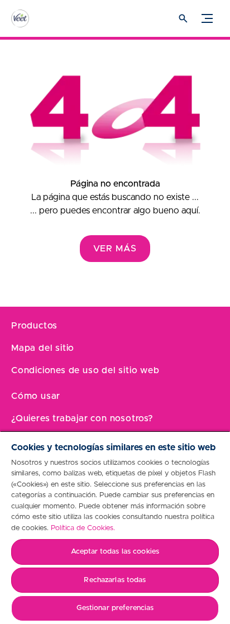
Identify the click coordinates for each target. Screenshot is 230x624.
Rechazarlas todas (115, 580)
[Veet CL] (30, 18)
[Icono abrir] (183, 18)
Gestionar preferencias (115, 608)
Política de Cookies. (83, 528)
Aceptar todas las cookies (115, 551)
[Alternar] (207, 18)
